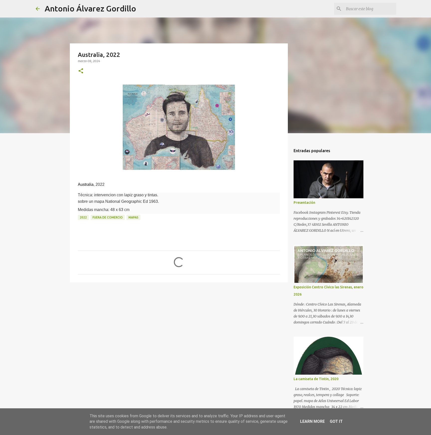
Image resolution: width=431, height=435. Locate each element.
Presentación (304, 203)
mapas (133, 217)
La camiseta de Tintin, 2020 (316, 379)
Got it (336, 421)
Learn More (312, 421)
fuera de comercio (108, 217)
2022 (83, 217)
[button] (81, 71)
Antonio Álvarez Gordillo (90, 8)
